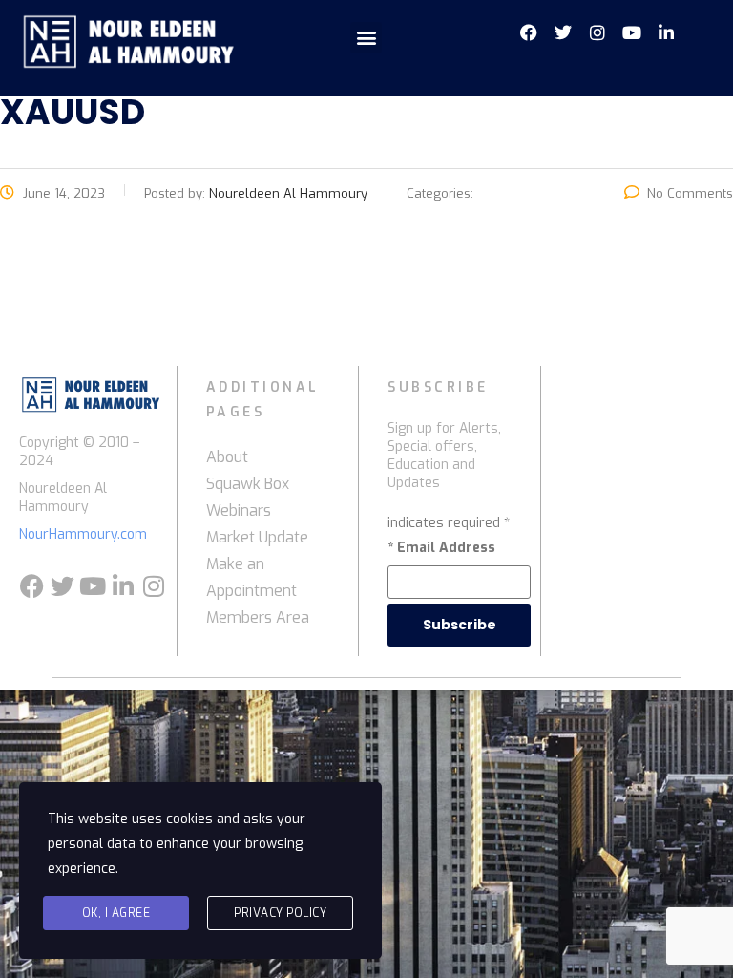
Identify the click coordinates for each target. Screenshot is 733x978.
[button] (366, 37)
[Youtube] (92, 586)
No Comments (690, 193)
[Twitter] (62, 586)
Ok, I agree (116, 913)
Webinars (238, 510)
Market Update (257, 537)
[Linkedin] (123, 586)
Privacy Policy (280, 913)
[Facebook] (31, 586)
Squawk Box (247, 484)
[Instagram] (154, 586)
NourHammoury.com (83, 534)
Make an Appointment (251, 577)
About (227, 457)
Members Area (257, 617)
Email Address (441, 548)
